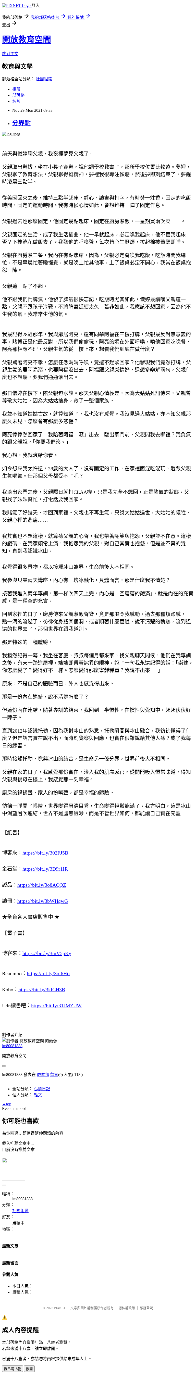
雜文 (38, 1095)
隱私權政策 (126, 1308)
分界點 (21, 123)
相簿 (16, 89)
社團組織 (44, 79)
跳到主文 (10, 54)
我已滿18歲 (12, 1369)
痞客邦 (43, 1074)
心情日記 (42, 1089)
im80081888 (12, 1046)
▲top (6, 1104)
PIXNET (60, 1308)
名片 (16, 101)
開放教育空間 (26, 39)
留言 (54, 1074)
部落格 (18, 95)
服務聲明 (146, 1308)
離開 (29, 1369)
